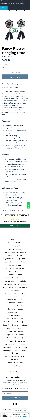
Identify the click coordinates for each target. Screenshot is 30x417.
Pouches (10, 328)
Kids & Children (12, 319)
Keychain (19, 328)
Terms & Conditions (15, 363)
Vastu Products (21, 287)
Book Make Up (15, 246)
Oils (19, 271)
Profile (18, 372)
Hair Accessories (9, 284)
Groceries (11, 303)
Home (22, 319)
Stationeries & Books (15, 306)
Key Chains (8, 322)
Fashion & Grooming (15, 338)
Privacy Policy (15, 366)
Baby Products (15, 315)
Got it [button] (3, 7)
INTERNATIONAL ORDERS (15, 356)
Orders (11, 372)
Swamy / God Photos (18, 262)
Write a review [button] (15, 226)
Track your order (21, 347)
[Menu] (27, 10)
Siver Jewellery (9, 281)
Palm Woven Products (15, 309)
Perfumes (15, 239)
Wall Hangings (20, 322)
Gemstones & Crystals (15, 268)
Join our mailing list (15, 377)
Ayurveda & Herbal (15, 255)
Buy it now (15, 77)
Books (20, 331)
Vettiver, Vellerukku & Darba (15, 252)
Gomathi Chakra (15, 265)
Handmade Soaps (15, 275)
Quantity (5, 64)
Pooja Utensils (21, 259)
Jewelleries (22, 281)
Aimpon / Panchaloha (15, 243)
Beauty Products (15, 249)
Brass (6, 262)
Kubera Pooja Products (15, 278)
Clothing (12, 271)
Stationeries (20, 344)
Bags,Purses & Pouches (15, 335)
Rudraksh (15, 291)
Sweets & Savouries (15, 299)
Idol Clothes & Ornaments (15, 341)
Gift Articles (11, 331)
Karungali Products (15, 312)
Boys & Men (9, 344)
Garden (20, 303)
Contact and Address (15, 359)
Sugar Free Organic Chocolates (15, 325)
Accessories (22, 284)
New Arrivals (7, 347)
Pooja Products (8, 259)
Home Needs (8, 287)
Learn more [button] (23, 3)
